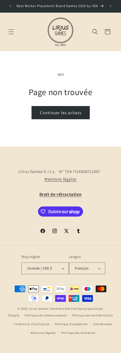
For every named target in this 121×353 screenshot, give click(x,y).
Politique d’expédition (71, 324)
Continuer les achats (60, 112)
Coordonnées (103, 324)
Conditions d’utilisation (32, 324)
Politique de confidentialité (92, 315)
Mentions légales (60, 179)
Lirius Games (38, 309)
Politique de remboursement (46, 315)
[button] (11, 32)
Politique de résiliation (78, 333)
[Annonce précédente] (10, 6)
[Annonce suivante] (110, 6)
